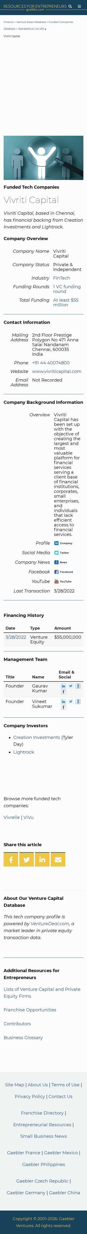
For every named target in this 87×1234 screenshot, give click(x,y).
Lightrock (23, 752)
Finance (9, 22)
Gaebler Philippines (43, 1164)
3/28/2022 (16, 637)
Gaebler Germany (26, 1192)
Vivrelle (12, 817)
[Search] (70, 6)
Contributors (17, 1023)
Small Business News (43, 1136)
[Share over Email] (58, 859)
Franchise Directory (42, 1113)
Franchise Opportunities (30, 1010)
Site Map (14, 1084)
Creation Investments (36, 737)
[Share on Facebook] (11, 859)
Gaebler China (64, 1192)
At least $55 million (65, 302)
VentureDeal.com (50, 923)
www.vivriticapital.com (56, 371)
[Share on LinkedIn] (42, 859)
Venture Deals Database (31, 22)
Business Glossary (23, 1037)
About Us (38, 1084)
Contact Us (60, 1096)
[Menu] (79, 6)
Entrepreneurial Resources (42, 1124)
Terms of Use (65, 1084)
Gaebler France (23, 1152)
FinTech (61, 278)
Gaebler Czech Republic (42, 1181)
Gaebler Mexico (61, 1152)
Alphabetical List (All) (31, 28)
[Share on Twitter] (26, 859)
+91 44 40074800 (51, 363)
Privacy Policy (30, 1096)
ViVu (28, 817)
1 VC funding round (67, 289)
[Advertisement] (43, 88)
